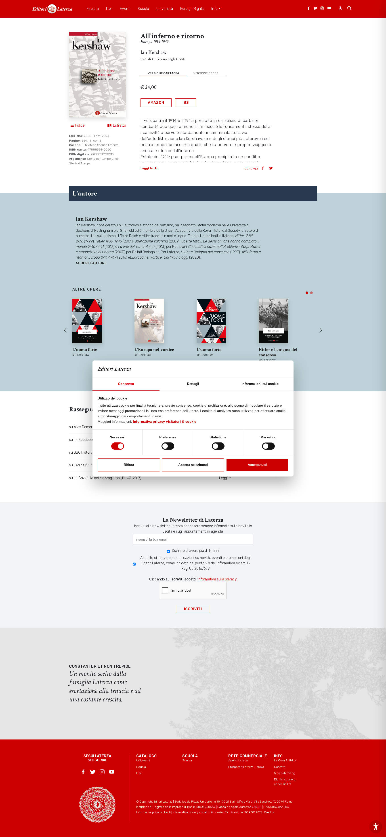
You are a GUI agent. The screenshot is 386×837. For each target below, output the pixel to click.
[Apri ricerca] (349, 9)
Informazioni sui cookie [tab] (259, 384)
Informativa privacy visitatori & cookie (164, 421)
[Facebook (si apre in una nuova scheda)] (308, 9)
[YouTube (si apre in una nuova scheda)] (329, 9)
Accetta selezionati (193, 465)
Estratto (119, 125)
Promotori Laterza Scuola (246, 767)
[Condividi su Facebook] (263, 169)
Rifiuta (129, 465)
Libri (139, 773)
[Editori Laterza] (52, 9)
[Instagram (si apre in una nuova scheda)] (322, 9)
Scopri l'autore (91, 263)
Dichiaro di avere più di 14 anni (195, 550)
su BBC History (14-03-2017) (91, 452)
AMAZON (156, 102)
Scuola (141, 767)
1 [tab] (307, 292)
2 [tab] (311, 292)
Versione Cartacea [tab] (163, 73)
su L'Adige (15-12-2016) (87, 465)
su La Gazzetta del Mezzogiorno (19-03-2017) (105, 478)
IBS (186, 102)
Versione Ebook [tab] (205, 73)
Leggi (224, 478)
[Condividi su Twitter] (271, 169)
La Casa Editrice (285, 760)
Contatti (279, 767)
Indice (80, 125)
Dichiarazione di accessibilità (285, 782)
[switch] (168, 446)
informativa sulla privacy (217, 579)
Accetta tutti (257, 465)
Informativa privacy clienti (153, 812)
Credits (269, 812)
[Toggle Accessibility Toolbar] (376, 827)
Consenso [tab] (126, 384)
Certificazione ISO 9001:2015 (243, 812)
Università (143, 760)
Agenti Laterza (238, 760)
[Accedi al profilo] (340, 9)
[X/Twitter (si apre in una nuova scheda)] (315, 9)
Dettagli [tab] (193, 384)
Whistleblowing (284, 773)
